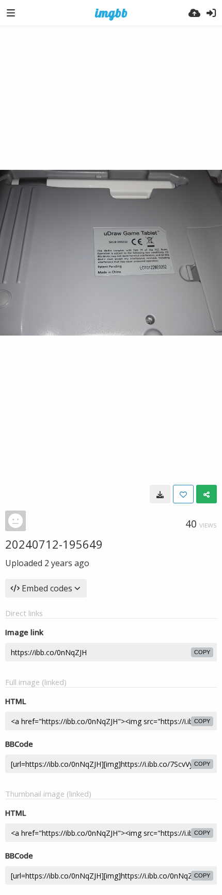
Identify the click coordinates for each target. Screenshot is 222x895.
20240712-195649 (54, 544)
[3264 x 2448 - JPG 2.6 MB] (160, 494)
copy (202, 652)
